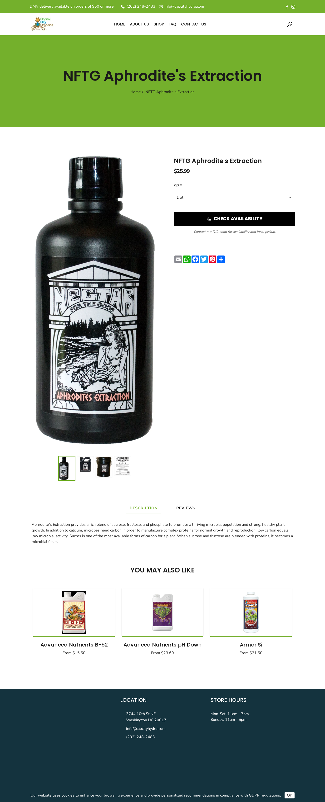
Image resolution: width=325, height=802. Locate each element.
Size (178, 186)
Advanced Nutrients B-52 (74, 644)
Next (276, 623)
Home (135, 92)
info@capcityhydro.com (146, 728)
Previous (49, 623)
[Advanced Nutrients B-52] (74, 612)
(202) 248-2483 (140, 737)
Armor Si (251, 644)
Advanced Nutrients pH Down (162, 644)
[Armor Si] (251, 612)
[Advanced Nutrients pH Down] (162, 612)
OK (289, 795)
